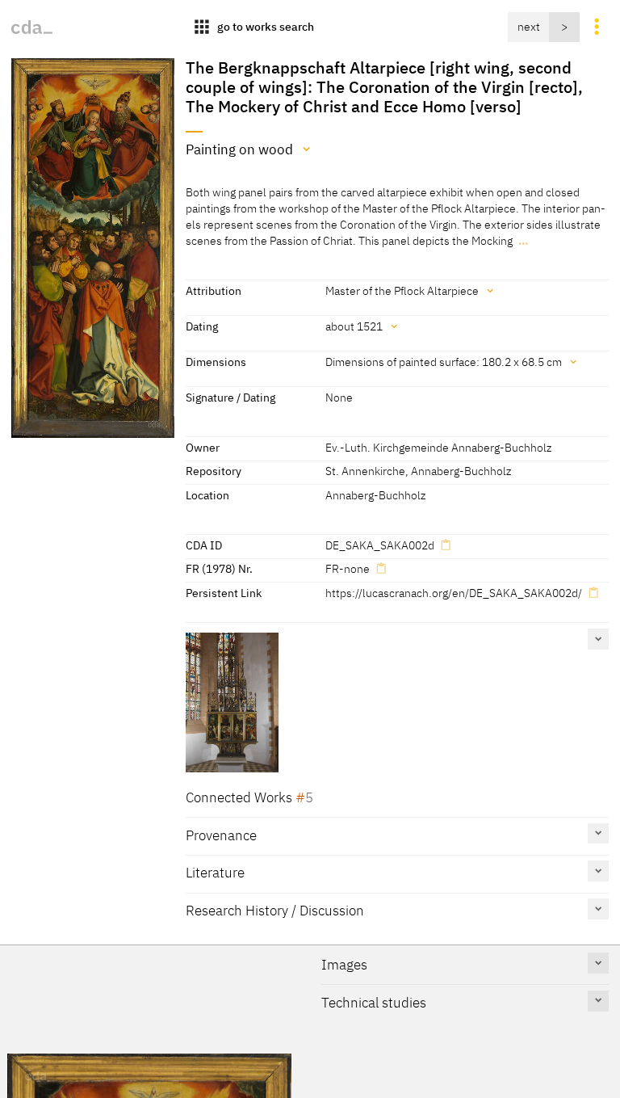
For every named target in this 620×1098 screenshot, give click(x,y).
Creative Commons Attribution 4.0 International (323, 1078)
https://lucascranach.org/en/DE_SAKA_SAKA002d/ (453, 592)
